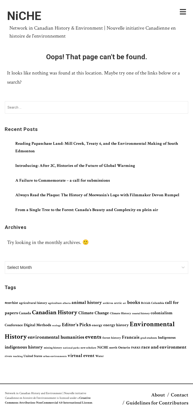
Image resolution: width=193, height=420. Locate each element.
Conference (14, 325)
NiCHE (24, 16)
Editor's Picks (76, 325)
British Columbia (152, 303)
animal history (87, 302)
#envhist (11, 302)
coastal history (141, 313)
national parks (71, 347)
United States (33, 356)
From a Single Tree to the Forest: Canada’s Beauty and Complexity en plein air (86, 209)
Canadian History (54, 312)
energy (97, 325)
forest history (111, 338)
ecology (56, 325)
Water (99, 356)
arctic (118, 303)
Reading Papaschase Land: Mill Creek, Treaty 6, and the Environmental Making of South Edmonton (96, 147)
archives (108, 303)
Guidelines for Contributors (157, 403)
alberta (67, 303)
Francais (131, 337)
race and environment (163, 347)
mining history (53, 347)
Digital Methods (37, 325)
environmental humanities (56, 337)
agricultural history (33, 303)
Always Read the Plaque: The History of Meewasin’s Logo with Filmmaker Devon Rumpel (97, 195)
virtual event (81, 356)
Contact (179, 395)
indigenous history (24, 347)
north (113, 347)
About (158, 395)
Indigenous (167, 337)
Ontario (124, 347)
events (93, 337)
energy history (116, 325)
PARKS (135, 347)
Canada (25, 313)
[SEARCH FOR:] (96, 108)
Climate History (120, 313)
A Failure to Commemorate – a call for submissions (62, 180)
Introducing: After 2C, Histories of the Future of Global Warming (75, 165)
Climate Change (93, 313)
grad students (149, 338)
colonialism (162, 313)
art (124, 303)
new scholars (88, 347)
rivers (8, 356)
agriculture (55, 303)
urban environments (55, 356)
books (133, 302)
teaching (18, 356)
